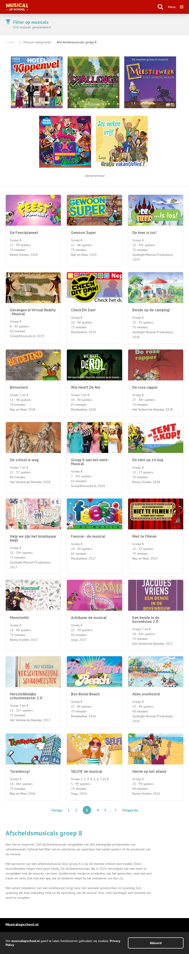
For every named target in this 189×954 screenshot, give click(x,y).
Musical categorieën (37, 42)
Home (10, 42)
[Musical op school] (79, 7)
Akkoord (156, 943)
